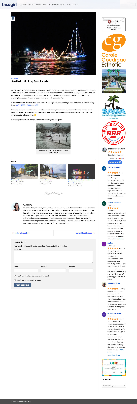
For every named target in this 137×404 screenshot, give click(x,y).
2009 (29, 105)
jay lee (110, 243)
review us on (114, 162)
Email (43, 267)
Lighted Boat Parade (84, 233)
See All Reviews (114, 355)
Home (24, 4)
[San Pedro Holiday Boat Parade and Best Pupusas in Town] (81, 171)
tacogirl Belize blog (116, 149)
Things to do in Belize (50, 4)
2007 (17, 105)
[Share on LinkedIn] (60, 193)
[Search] (20, 4)
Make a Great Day (46, 180)
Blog (62, 4)
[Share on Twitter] (50, 193)
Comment (18, 249)
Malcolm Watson (114, 313)
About (69, 4)
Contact (76, 4)
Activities (14, 78)
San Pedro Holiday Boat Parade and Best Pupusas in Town (80, 181)
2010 (36, 105)
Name (16, 267)
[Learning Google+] (24, 171)
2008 (23, 105)
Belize (38, 4)
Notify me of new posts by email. (29, 280)
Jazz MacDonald (114, 167)
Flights (30, 4)
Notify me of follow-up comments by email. (33, 276)
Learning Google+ (17, 180)
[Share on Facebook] (46, 193)
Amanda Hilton (114, 283)
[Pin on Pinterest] (57, 193)
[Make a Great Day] (53, 171)
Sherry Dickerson (114, 202)
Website (72, 267)
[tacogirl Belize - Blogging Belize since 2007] (9, 4)
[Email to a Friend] (53, 193)
